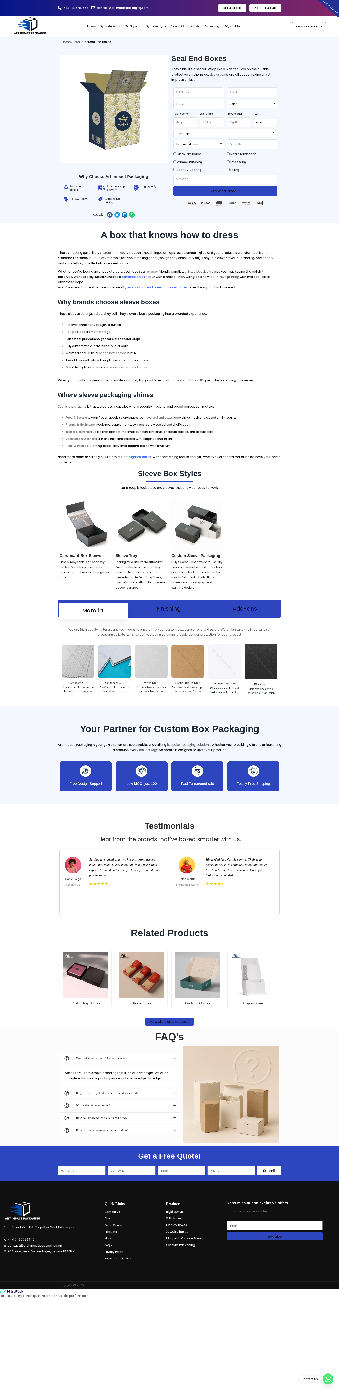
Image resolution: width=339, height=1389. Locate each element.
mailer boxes (178, 287)
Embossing (238, 162)
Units (257, 114)
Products (80, 42)
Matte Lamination (243, 154)
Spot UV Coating (189, 170)
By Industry (154, 26)
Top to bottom (181, 113)
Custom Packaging (205, 26)
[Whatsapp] (328, 1378)
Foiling (234, 170)
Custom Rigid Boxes (85, 1003)
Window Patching (189, 162)
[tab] (93, 611)
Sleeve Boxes (141, 1003)
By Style (131, 26)
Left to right (206, 113)
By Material (108, 26)
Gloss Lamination (189, 154)
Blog (238, 26)
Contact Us (179, 26)
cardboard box (133, 277)
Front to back (234, 113)
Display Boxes (253, 1003)
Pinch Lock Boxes (197, 1003)
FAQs (227, 26)
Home (91, 26)
